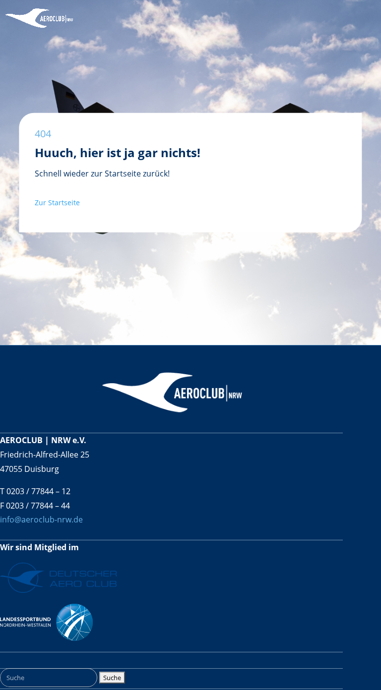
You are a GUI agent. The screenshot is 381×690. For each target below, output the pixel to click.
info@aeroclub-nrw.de (41, 519)
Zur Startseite (58, 202)
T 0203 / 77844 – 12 (35, 491)
